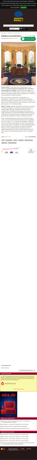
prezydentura (9, 140)
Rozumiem (23, 7)
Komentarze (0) (6, 365)
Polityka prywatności (13, 448)
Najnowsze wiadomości (8, 418)
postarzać (21, 140)
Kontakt (22, 448)
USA (3, 140)
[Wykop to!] (6, 152)
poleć (35, 151)
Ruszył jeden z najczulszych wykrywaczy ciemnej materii (15, 424)
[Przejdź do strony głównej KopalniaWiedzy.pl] (18, 16)
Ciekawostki (15, 38)
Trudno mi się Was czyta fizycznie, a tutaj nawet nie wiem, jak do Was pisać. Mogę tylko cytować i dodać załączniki (18, 443)
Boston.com (8, 136)
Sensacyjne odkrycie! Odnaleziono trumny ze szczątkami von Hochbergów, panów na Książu (16, 421)
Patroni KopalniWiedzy (18, 389)
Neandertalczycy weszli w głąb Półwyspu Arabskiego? (14, 426)
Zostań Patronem (6, 373)
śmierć (15, 140)
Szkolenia (29, 448)
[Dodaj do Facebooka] (11, 152)
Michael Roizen (28, 140)
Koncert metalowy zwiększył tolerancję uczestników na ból (15, 428)
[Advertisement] (18, 232)
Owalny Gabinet (12, 142)
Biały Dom (4, 142)
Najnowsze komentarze (7, 432)
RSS (4, 449)
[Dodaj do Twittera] (16, 152)
